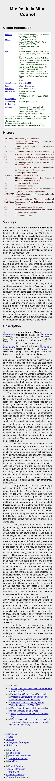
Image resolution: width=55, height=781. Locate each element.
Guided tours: (10, 91)
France (9, 737)
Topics (17, 753)
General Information (15, 769)
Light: (7, 86)
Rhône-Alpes (12, 745)
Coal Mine (29, 83)
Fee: (7, 51)
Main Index (11, 734)
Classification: (10, 83)
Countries (23, 758)
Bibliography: (10, 104)
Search (19, 766)
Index (16, 750)
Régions (10, 739)
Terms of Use (12, 772)
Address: (8, 107)
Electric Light (30, 86)
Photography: (10, 99)
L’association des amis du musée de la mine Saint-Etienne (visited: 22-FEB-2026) (30, 722)
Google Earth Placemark (34, 694)
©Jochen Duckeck (15, 774)
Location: (8, 35)
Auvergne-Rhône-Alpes (17, 742)
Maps (15, 761)
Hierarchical (26, 756)
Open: (7, 40)
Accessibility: (10, 101)
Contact (18, 777)
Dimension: (9, 89)
